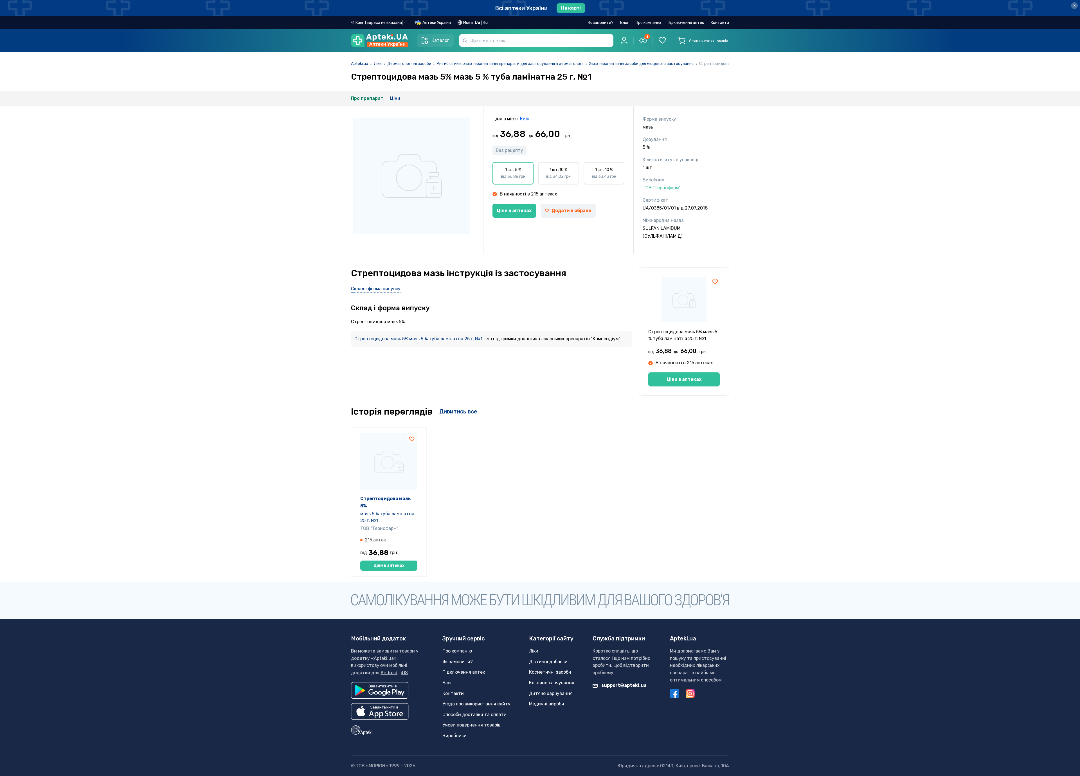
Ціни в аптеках (514, 210)
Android (389, 672)
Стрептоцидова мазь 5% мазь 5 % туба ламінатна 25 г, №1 (418, 338)
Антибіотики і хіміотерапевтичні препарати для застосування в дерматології (510, 63)
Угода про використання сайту (476, 704)
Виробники (454, 735)
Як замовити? (600, 22)
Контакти (720, 22)
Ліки (378, 63)
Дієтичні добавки (548, 661)
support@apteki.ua (623, 685)
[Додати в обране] (715, 281)
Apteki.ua (359, 63)
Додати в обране (571, 210)
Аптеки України (436, 22)
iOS (404, 672)
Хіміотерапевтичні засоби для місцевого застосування (641, 63)
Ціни (395, 98)
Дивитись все (458, 411)
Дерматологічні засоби (409, 63)
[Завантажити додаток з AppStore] (380, 711)
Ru (485, 22)
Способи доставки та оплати (474, 714)
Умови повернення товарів (471, 725)
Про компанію (648, 22)
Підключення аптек (686, 22)
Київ (524, 119)
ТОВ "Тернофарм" (379, 528)
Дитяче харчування (551, 693)
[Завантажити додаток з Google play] (379, 690)
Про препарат (367, 98)
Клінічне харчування (551, 682)
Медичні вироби (546, 704)
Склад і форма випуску (375, 288)
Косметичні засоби (550, 672)
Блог (624, 22)
